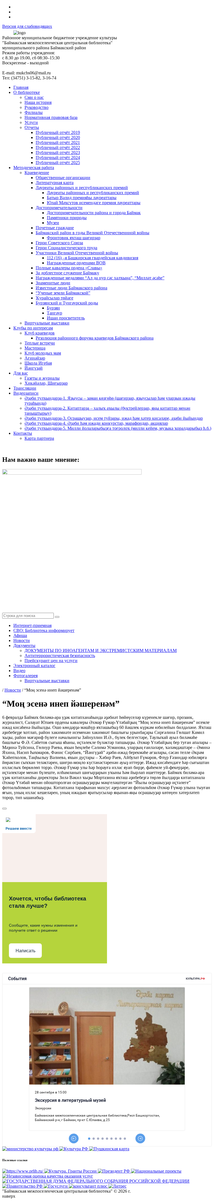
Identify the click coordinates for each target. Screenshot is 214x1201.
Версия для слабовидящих (27, 26)
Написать (25, 950)
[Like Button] (4, 808)
